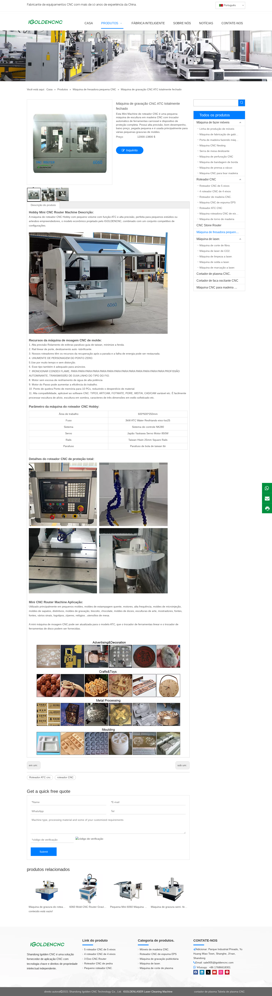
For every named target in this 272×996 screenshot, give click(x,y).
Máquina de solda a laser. (214, 262)
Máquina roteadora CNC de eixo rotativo (222, 213)
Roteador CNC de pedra (98, 963)
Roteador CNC (206, 179)
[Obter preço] (267, 508)
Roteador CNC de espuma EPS (158, 954)
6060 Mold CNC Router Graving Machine (87, 906)
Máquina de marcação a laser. (217, 267)
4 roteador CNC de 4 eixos (215, 191)
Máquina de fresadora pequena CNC (221, 232)
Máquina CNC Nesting (212, 145)
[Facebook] (195, 972)
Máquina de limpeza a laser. (215, 256)
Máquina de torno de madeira (216, 219)
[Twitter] (208, 972)
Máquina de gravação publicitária (159, 958)
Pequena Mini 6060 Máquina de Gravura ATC (128, 906)
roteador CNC (65, 777)
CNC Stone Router (209, 225)
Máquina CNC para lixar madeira (218, 173)
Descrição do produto (43, 205)
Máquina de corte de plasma (156, 968)
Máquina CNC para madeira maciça (220, 287)
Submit (44, 851)
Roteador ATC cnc (40, 777)
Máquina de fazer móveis (213, 122)
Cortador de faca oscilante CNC (217, 280)
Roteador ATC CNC (210, 207)
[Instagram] (221, 972)
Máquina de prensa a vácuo (215, 167)
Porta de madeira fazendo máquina (220, 139)
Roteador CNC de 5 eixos (214, 185)
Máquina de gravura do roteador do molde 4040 (47, 906)
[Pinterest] (227, 972)
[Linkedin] (202, 972)
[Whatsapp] (267, 488)
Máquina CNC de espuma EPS (217, 202)
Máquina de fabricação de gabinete (220, 134)
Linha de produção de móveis (216, 128)
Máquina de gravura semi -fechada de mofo (169, 906)
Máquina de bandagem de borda (218, 162)
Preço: (120, 136)
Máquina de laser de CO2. (214, 250)
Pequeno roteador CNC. (98, 968)
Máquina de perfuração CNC (216, 156)
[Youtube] (214, 972)
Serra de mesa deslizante (214, 151)
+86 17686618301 (220, 967)
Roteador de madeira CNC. (215, 196)
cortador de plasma (205, 991)
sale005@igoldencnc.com (218, 962)
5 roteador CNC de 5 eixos (99, 949)
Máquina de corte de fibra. (214, 245)
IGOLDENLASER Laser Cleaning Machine (147, 991)
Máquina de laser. (208, 239)
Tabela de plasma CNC (231, 991)
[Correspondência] (267, 498)
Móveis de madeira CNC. (154, 949)
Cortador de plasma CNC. (214, 273)
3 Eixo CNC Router (95, 958)
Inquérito (132, 150)
